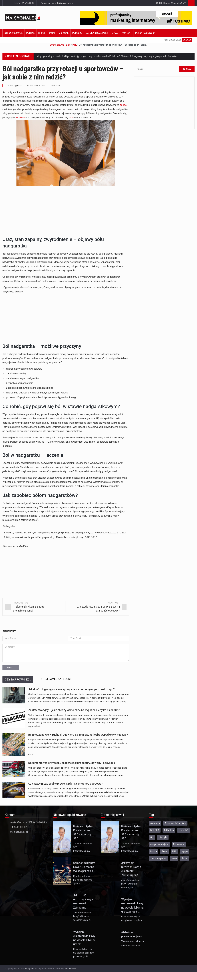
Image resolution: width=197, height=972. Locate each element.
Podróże (77, 33)
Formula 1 (184, 830)
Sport (41, 33)
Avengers (155, 823)
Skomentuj (56, 86)
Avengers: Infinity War (175, 823)
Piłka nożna (178, 844)
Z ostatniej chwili (158, 858)
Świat (52, 33)
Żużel (184, 858)
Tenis (164, 851)
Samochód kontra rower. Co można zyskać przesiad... (84, 867)
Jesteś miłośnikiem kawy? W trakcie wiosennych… (130, 884)
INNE (74, 45)
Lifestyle (163, 837)
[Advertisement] (65, 210)
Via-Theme (70, 968)
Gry (152, 837)
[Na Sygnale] (28, 17)
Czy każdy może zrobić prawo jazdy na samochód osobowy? (65, 783)
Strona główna (13, 33)
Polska (30, 33)
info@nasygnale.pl (19, 832)
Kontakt (126, 33)
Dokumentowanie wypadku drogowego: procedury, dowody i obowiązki (71, 762)
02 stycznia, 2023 (36, 86)
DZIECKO (154, 830)
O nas (115, 33)
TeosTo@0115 (15, 86)
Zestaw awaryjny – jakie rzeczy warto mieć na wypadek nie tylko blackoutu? (74, 710)
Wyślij (10, 667)
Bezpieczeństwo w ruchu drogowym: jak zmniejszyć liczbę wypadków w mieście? (78, 734)
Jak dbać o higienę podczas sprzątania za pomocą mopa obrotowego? (71, 689)
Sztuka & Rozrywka (97, 33)
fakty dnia (169, 830)
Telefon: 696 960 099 (23, 3)
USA (174, 851)
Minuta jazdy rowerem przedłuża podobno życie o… (84, 880)
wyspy (185, 851)
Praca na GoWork (145, 33)
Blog (68, 45)
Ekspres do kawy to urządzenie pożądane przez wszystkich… (83, 953)
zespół (123, 104)
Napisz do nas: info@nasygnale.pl (56, 3)
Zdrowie (63, 33)
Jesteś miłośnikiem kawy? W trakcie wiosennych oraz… (82, 916)
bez (71, 117)
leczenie (20, 117)
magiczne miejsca (159, 844)
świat (174, 858)
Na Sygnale (28, 968)
